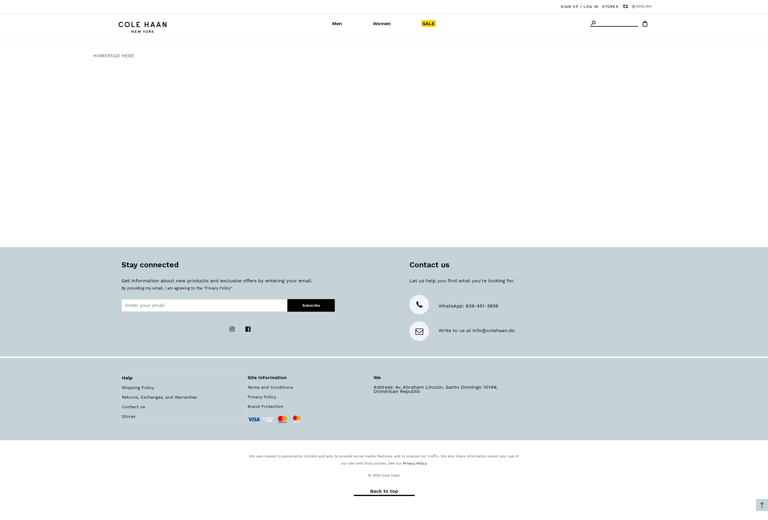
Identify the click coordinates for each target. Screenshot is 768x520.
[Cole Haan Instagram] (233, 328)
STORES (610, 6)
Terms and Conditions (270, 387)
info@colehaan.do (493, 330)
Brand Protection (266, 406)
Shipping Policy (138, 387)
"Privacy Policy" (218, 288)
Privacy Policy (262, 396)
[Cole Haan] (142, 26)
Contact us (133, 406)
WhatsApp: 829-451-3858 (468, 306)
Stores (128, 416)
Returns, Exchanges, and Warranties (159, 397)
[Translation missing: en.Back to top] (762, 505)
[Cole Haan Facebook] (248, 328)
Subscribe (311, 305)
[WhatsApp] (419, 306)
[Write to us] (419, 332)
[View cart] (645, 25)
